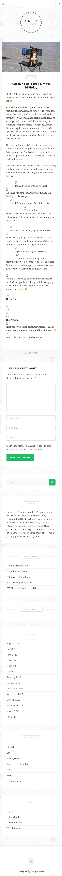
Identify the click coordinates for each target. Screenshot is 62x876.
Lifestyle (10, 747)
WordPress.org (13, 828)
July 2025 (11, 717)
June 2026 (11, 654)
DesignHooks (37, 871)
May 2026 (11, 660)
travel (9, 775)
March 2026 (12, 671)
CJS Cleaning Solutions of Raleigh (23, 588)
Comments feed (14, 822)
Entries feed (12, 817)
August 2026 (12, 643)
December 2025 (14, 688)
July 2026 (11, 649)
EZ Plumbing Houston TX (19, 582)
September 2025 (14, 705)
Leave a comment (20, 457)
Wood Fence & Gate (16, 571)
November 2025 (14, 694)
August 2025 (12, 711)
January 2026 (13, 683)
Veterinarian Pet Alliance (18, 577)
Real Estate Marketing (17, 764)
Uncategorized (13, 781)
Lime (31, 77)
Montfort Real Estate (17, 565)
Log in (9, 811)
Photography (13, 758)
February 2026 (13, 677)
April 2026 (11, 666)
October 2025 (13, 700)
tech (8, 769)
